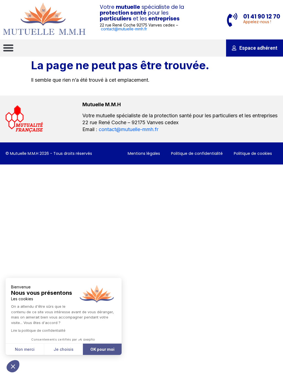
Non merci (25, 349)
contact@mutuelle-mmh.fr (124, 28)
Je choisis (64, 349)
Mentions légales (144, 153)
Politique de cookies (253, 153)
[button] (8, 47)
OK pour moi (102, 349)
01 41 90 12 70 (261, 16)
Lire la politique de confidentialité (38, 330)
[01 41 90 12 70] (232, 20)
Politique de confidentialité (197, 153)
